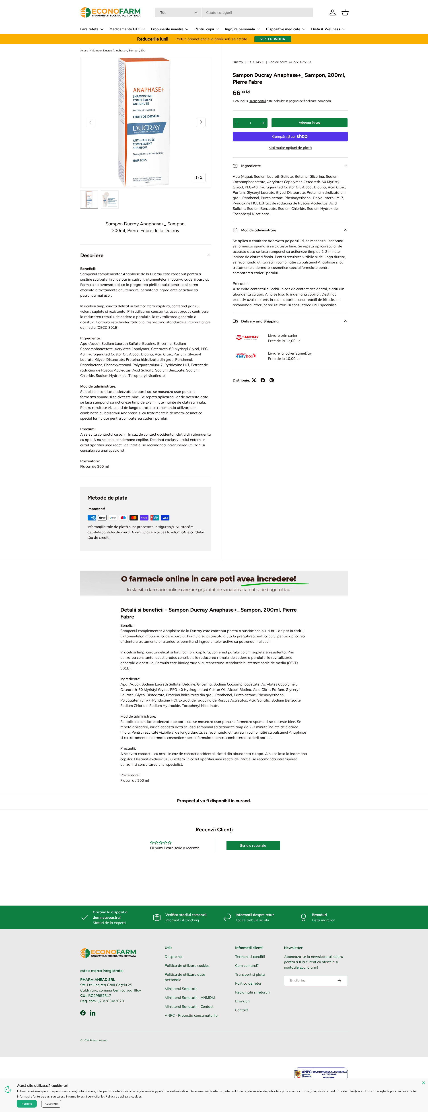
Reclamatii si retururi (252, 992)
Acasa (84, 50)
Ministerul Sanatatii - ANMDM (190, 997)
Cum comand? (247, 965)
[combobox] (234, 12)
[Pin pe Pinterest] (271, 380)
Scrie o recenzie (253, 845)
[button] (345, 12)
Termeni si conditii (250, 956)
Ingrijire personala (240, 29)
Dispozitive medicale (283, 29)
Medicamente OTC (124, 29)
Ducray (238, 62)
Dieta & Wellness (325, 29)
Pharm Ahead (98, 1040)
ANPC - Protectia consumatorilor (192, 1015)
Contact (241, 1010)
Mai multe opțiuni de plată (290, 147)
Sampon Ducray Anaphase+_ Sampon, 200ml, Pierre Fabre (119, 50)
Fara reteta (89, 29)
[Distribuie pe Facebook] (262, 380)
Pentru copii (204, 29)
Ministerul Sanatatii (181, 988)
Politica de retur (248, 983)
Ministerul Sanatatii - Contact (189, 1006)
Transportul (257, 101)
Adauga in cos (309, 122)
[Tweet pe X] (253, 380)
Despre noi (174, 956)
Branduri (242, 1001)
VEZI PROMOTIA (272, 39)
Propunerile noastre (167, 29)
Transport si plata (250, 974)
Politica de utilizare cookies (187, 965)
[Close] (423, 1083)
